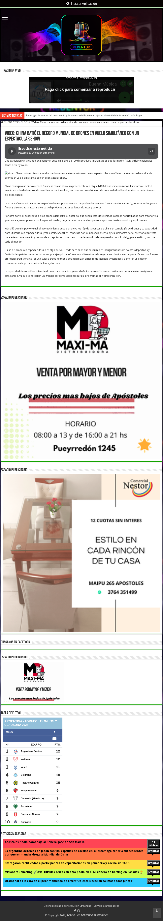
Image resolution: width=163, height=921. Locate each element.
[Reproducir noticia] (12, 151)
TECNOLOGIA (22, 122)
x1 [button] (151, 151)
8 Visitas (153, 850)
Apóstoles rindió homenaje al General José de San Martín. (45, 842)
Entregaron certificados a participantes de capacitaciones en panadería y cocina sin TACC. (67, 863)
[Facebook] (75, 910)
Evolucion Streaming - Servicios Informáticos (93, 905)
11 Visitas (153, 843)
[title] (157, 913)
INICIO (7, 122)
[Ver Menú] (5, 18)
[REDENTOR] (81, 35)
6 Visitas (153, 871)
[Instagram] (78, 910)
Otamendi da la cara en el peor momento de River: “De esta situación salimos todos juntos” (69, 880)
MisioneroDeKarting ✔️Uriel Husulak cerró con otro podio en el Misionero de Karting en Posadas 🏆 (74, 872)
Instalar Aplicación (83, 3)
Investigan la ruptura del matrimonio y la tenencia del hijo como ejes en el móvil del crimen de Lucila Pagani (84, 115)
